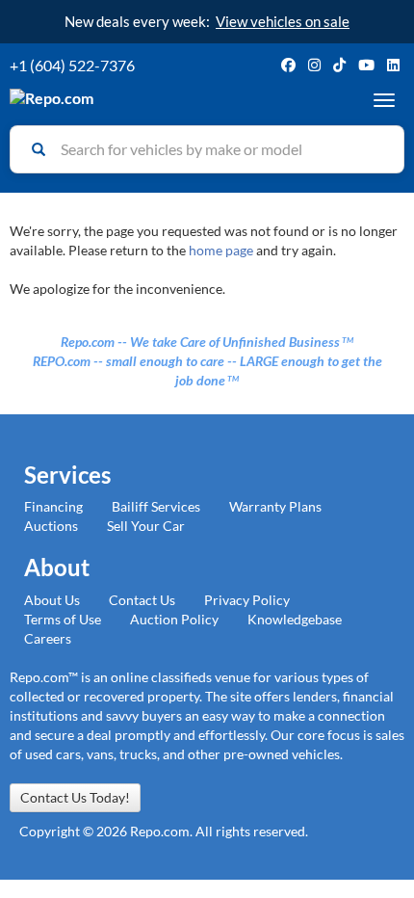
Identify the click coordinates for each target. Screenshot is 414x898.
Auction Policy (174, 619)
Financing (53, 506)
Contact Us (142, 600)
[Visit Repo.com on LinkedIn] (393, 65)
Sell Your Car (146, 525)
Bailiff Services (156, 506)
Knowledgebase (294, 619)
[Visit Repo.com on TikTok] (339, 65)
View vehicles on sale (282, 21)
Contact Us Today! (75, 797)
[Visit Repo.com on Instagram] (314, 65)
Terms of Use (62, 619)
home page (221, 250)
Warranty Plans (275, 506)
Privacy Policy (247, 600)
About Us (52, 600)
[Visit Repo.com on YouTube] (366, 65)
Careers (47, 638)
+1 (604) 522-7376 (72, 65)
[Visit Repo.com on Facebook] (288, 65)
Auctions (51, 525)
